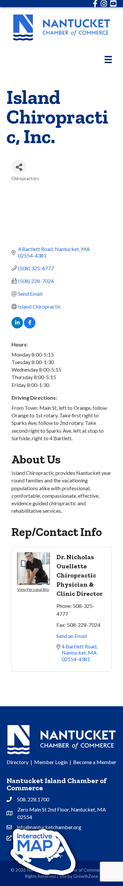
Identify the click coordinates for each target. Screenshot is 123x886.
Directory (18, 762)
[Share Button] (18, 166)
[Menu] (108, 59)
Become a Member (94, 762)
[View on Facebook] (29, 326)
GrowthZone (85, 876)
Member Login (51, 762)
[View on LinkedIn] (17, 326)
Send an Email (71, 636)
